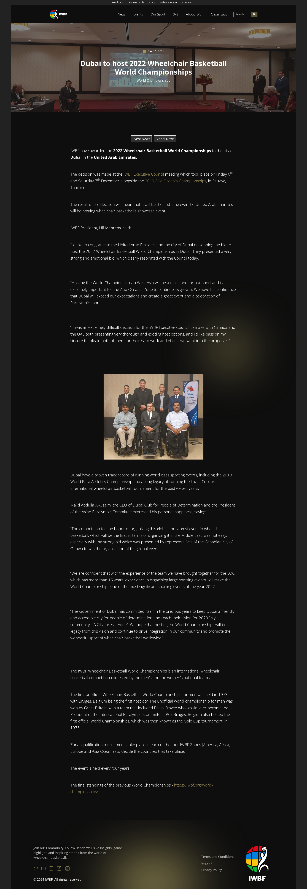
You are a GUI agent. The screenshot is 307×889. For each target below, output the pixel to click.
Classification (220, 14)
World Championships (153, 80)
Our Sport (158, 14)
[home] (58, 14)
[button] (122, 14)
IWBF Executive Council (143, 174)
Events (138, 14)
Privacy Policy (211, 870)
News (122, 14)
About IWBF (194, 14)
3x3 (175, 14)
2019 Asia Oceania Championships (175, 180)
